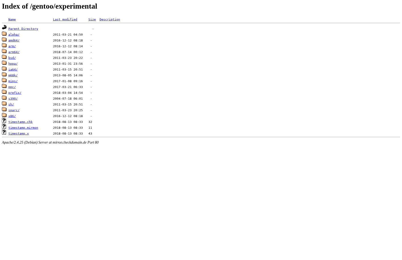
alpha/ (14, 34)
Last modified (65, 19)
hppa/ (13, 63)
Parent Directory (23, 28)
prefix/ (14, 93)
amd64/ (14, 40)
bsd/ (12, 58)
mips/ (13, 81)
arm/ (12, 46)
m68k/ (13, 75)
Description (110, 19)
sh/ (11, 104)
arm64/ (14, 52)
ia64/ (13, 69)
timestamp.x (18, 133)
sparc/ (14, 110)
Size (92, 19)
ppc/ (12, 87)
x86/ (12, 116)
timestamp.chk (20, 122)
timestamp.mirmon (23, 127)
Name (12, 19)
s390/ (13, 98)
